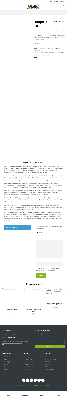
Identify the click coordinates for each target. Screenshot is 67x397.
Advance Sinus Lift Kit (12, 309)
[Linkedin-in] (35, 380)
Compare (37, 43)
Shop (8, 395)
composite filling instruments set (48, 48)
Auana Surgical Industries (57, 21)
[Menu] (3, 6)
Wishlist (58, 395)
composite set (40, 52)
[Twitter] (31, 380)
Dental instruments (49, 52)
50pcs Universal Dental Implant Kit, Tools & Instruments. (55, 304)
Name (38, 261)
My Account (25, 395)
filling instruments (59, 52)
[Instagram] (23, 380)
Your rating (39, 232)
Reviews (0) (39, 162)
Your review (39, 239)
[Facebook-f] (27, 380)
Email (52, 261)
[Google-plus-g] (39, 380)
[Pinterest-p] (43, 380)
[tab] (27, 162)
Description (27, 162)
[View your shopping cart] (62, 6)
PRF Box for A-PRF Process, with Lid (33, 310)
